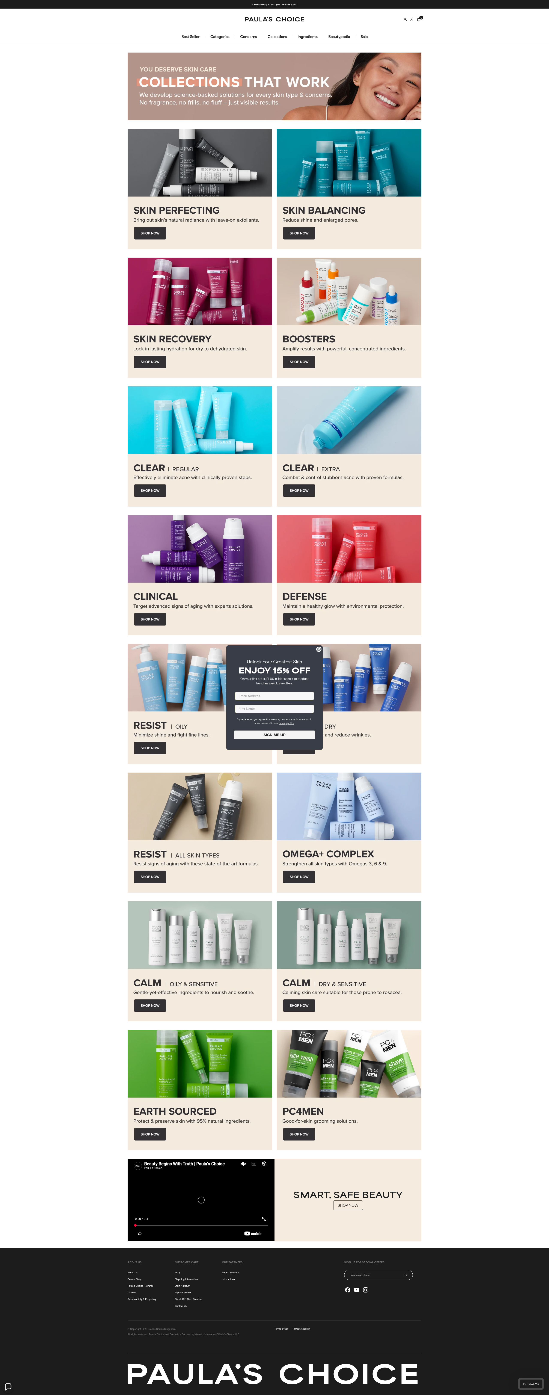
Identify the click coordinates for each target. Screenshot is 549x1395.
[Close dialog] (319, 649)
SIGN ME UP (274, 735)
